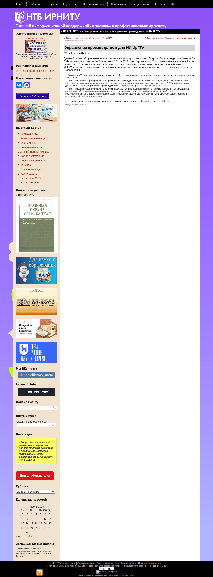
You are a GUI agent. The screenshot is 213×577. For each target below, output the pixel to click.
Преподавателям (93, 4)
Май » (28, 536)
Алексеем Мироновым (122, 575)
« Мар (19, 536)
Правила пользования (149, 563)
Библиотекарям (29, 182)
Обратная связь (85, 563)
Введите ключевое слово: (32, 421)
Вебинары (26, 165)
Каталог (160, 4)
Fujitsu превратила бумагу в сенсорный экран (169, 38)
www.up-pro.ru (128, 58)
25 (36, 528)
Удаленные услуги (31, 169)
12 (40, 519)
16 (27, 523)
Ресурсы (51, 4)
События (35, 4)
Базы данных (28, 143)
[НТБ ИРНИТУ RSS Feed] (39, 572)
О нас (20, 4)
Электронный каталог (107, 563)
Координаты (69, 563)
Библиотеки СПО (30, 178)
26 (40, 528)
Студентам (70, 4)
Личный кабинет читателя (35, 151)
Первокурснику (29, 134)
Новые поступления (32, 156)
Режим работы (29, 173)
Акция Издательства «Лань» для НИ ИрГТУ (89, 38)
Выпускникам (140, 4)
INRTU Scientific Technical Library (35, 70)
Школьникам (118, 4)
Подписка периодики (32, 160)
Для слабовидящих (35, 475)
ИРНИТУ (56, 563)
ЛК (173, 4)
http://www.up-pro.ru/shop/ (154, 101)
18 (36, 523)
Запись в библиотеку (32, 138)
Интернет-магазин (31, 147)
